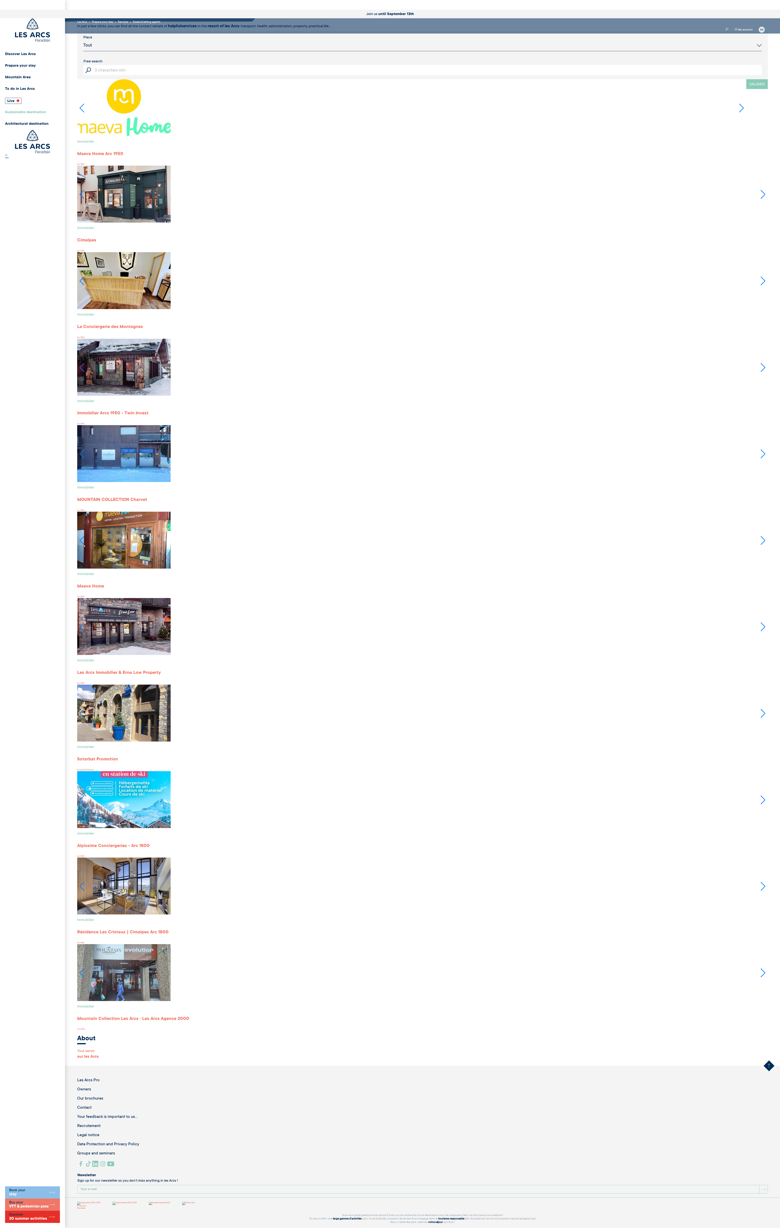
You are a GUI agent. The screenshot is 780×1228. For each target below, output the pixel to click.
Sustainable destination (25, 112)
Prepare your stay (20, 66)
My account (745, 29)
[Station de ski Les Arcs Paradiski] (32, 30)
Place (87, 38)
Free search (92, 62)
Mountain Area (18, 77)
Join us (390, 14)
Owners (84, 1089)
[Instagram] (103, 1165)
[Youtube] (111, 1165)
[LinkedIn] (95, 1165)
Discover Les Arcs (20, 54)
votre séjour (435, 1222)
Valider (757, 84)
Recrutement (89, 1126)
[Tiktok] (88, 1165)
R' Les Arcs (81, 1206)
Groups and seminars (96, 1153)
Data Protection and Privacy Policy (108, 1144)
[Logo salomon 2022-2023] (125, 1203)
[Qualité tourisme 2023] (159, 1203)
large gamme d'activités (347, 1218)
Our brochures (90, 1099)
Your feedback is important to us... (107, 1117)
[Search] (6, 156)
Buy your (29, 1205)
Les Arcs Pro (88, 1080)
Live (11, 101)
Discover (28, 1217)
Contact (84, 1108)
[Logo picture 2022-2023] (88, 1203)
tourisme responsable (451, 1218)
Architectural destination (27, 124)
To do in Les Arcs (20, 89)
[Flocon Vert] (188, 1203)
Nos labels (81, 1208)
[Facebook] (81, 1165)
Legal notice (88, 1135)
